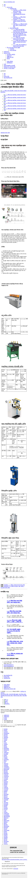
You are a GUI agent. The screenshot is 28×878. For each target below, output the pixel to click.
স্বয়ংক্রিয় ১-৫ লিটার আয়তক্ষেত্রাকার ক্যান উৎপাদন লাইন (19, 14)
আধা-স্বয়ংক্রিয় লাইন (14, 28)
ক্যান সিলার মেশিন (22, 694)
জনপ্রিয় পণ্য (23, 691)
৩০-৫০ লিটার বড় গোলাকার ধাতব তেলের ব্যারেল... (15, 654)
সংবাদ (5, 64)
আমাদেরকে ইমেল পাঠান (5, 132)
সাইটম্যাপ (3, 693)
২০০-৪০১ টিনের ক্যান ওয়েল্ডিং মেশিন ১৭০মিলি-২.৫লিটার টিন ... (15, 621)
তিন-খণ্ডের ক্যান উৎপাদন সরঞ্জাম (13, 47)
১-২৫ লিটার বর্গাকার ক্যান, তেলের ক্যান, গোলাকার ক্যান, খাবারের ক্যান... (15, 643)
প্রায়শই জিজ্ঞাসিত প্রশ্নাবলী (9, 65)
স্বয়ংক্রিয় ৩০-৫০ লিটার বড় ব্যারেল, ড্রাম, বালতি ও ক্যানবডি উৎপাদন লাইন (20, 25)
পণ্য (4, 6)
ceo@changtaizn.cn (8, 664)
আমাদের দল (9, 55)
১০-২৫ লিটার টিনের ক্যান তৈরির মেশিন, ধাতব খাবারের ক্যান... (14, 601)
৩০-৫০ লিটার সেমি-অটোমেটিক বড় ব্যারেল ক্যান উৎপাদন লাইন (20, 45)
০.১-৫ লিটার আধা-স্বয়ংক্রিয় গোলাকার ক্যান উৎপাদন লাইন (19, 30)
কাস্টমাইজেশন (9, 62)
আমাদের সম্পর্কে (7, 53)
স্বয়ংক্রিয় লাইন (13, 8)
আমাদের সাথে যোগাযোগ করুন (9, 67)
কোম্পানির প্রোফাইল (11, 54)
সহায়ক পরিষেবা (10, 61)
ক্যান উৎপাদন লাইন (4, 694)
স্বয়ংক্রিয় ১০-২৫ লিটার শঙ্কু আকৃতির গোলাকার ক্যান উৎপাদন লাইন (19, 21)
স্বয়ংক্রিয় (12, 49)
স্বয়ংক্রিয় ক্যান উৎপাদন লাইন (7, 695)
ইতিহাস (8, 58)
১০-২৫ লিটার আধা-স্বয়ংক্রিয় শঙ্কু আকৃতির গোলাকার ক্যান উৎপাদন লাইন (20, 42)
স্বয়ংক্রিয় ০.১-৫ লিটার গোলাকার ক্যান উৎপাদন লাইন (19, 10)
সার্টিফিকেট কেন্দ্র (10, 57)
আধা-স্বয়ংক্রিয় (13, 50)
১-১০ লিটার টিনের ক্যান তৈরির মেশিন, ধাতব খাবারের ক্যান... (14, 612)
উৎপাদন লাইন (9, 7)
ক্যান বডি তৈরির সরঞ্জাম (13, 694)
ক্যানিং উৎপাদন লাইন (17, 695)
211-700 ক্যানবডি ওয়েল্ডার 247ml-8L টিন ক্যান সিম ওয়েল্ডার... (13, 630)
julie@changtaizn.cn (9, 666)
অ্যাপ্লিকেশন (6, 51)
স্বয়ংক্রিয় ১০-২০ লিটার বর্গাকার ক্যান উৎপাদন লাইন (19, 17)
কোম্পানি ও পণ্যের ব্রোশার (9, 68)
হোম (4, 4)
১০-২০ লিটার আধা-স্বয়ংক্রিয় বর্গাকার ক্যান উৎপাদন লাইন (19, 38)
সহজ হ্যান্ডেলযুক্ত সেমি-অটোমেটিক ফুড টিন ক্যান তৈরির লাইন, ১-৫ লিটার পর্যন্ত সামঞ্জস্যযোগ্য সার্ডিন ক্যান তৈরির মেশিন (20, 34)
